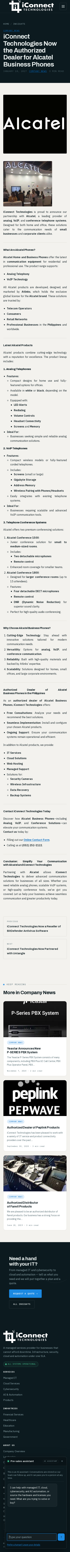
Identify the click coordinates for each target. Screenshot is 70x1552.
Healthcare (9, 1420)
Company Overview (14, 1451)
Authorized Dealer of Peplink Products (33, 1127)
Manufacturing (11, 1431)
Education (8, 1425)
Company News (11, 30)
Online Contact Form (36, 839)
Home (6, 23)
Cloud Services (11, 1383)
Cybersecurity (11, 1389)
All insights (21, 1304)
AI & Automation (12, 1394)
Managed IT (10, 1377)
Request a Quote (25, 1293)
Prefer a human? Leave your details (23, 1544)
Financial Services (13, 1414)
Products (8, 1400)
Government (10, 1436)
